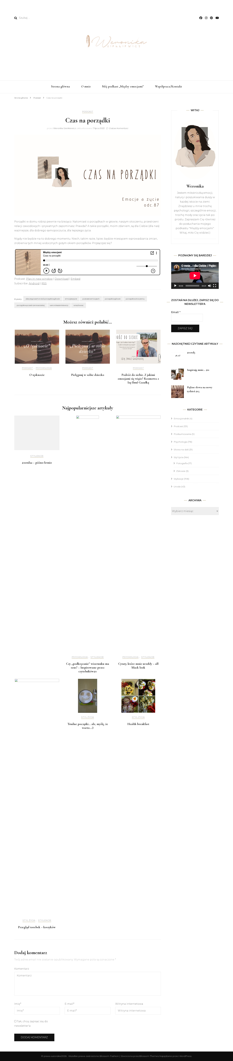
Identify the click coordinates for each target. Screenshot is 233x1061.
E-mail (69, 1003)
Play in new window (39, 278)
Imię (17, 1003)
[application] (195, 275)
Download (62, 278)
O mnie (86, 86)
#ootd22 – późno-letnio (37, 463)
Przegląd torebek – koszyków (37, 927)
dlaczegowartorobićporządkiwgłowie (43, 299)
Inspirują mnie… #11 (198, 370)
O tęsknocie (37, 375)
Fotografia (182, 463)
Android (34, 283)
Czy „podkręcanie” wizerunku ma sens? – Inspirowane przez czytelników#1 (87, 667)
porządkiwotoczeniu (135, 299)
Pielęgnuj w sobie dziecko (87, 375)
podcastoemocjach (91, 299)
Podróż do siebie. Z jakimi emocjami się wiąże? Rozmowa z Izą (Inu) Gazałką (138, 378)
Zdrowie (180, 471)
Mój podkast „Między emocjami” (123, 86)
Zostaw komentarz (118, 128)
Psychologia (44, 368)
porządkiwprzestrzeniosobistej (31, 305)
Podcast (87, 111)
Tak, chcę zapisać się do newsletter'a (31, 1023)
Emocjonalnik (181, 418)
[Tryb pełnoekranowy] (214, 285)
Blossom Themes (149, 1056)
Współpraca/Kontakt (168, 86)
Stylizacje (36, 456)
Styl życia (29, 920)
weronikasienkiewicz (59, 305)
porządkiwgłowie (112, 299)
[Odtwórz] (175, 285)
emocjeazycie (71, 299)
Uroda (177, 486)
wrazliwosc (79, 305)
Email (176, 312)
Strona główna (60, 86)
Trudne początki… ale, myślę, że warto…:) (87, 726)
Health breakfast (138, 724)
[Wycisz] (209, 285)
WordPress (185, 1056)
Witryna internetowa (129, 1003)
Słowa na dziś (181, 449)
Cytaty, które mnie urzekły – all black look (138, 665)
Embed (75, 278)
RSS (44, 283)
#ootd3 (191, 352)
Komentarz (21, 968)
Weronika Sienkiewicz (64, 128)
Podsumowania (182, 434)
